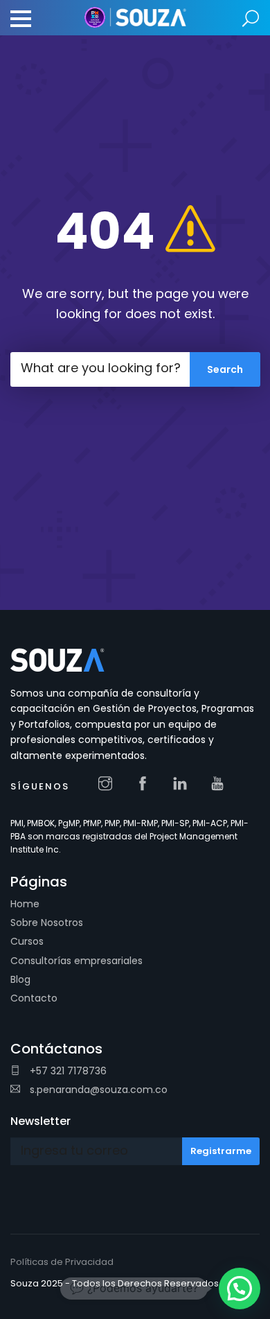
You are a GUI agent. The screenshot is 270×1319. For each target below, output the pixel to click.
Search (251, 19)
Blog (20, 979)
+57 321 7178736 (67, 1071)
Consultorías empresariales (76, 961)
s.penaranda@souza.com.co (97, 1090)
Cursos (27, 941)
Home (24, 904)
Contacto (33, 998)
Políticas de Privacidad (62, 1261)
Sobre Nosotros (46, 922)
